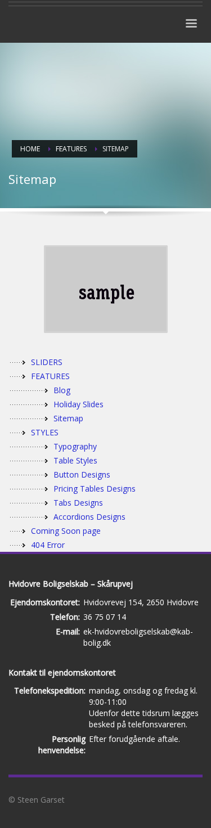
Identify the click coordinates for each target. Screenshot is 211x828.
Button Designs (81, 474)
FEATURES (50, 376)
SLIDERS (46, 362)
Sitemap (68, 418)
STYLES (45, 432)
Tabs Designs (78, 502)
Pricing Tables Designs (94, 488)
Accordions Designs (89, 516)
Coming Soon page (66, 530)
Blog (61, 390)
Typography (75, 446)
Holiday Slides (78, 404)
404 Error (48, 544)
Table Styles (75, 460)
